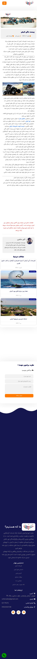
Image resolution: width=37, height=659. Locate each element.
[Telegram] (13, 612)
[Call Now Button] (4, 655)
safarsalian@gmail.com (10, 599)
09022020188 (6, 607)
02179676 (5, 603)
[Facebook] (24, 612)
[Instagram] (18, 612)
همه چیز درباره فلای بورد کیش (19, 291)
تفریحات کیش (9, 36)
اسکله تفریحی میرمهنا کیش (18, 319)
